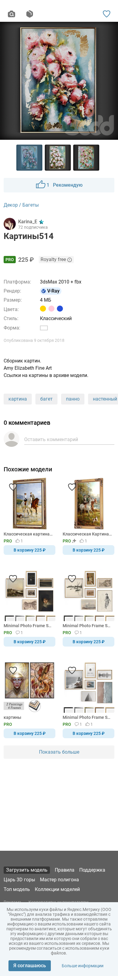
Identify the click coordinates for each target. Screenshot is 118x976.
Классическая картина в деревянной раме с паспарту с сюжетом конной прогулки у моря (28, 534)
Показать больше (59, 752)
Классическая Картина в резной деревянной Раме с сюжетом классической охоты (87, 534)
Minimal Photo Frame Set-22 (87, 625)
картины (12, 717)
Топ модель (17, 889)
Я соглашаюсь (29, 965)
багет (46, 399)
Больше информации (82, 965)
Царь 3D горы (19, 880)
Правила (64, 870)
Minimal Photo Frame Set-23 (28, 625)
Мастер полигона (59, 880)
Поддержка (92, 870)
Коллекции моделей (57, 889)
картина (17, 399)
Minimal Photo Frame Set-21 (87, 717)
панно (73, 399)
